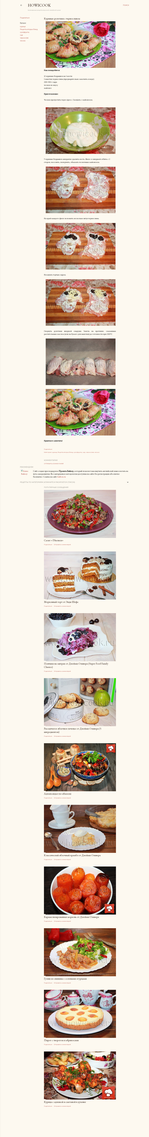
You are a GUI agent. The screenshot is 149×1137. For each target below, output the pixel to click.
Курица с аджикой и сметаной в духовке (65, 1102)
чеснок (23, 41)
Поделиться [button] (24, 18)
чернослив (24, 38)
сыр (21, 35)
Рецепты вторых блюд (29, 29)
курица (23, 27)
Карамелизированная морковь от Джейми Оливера (71, 917)
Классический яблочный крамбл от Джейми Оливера (72, 855)
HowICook (39, 5)
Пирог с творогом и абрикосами (61, 1040)
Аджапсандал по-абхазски (57, 793)
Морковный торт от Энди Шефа (61, 602)
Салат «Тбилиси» (53, 540)
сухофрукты (24, 32)
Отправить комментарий (53, 463)
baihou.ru (61, 476)
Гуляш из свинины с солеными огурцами (65, 978)
